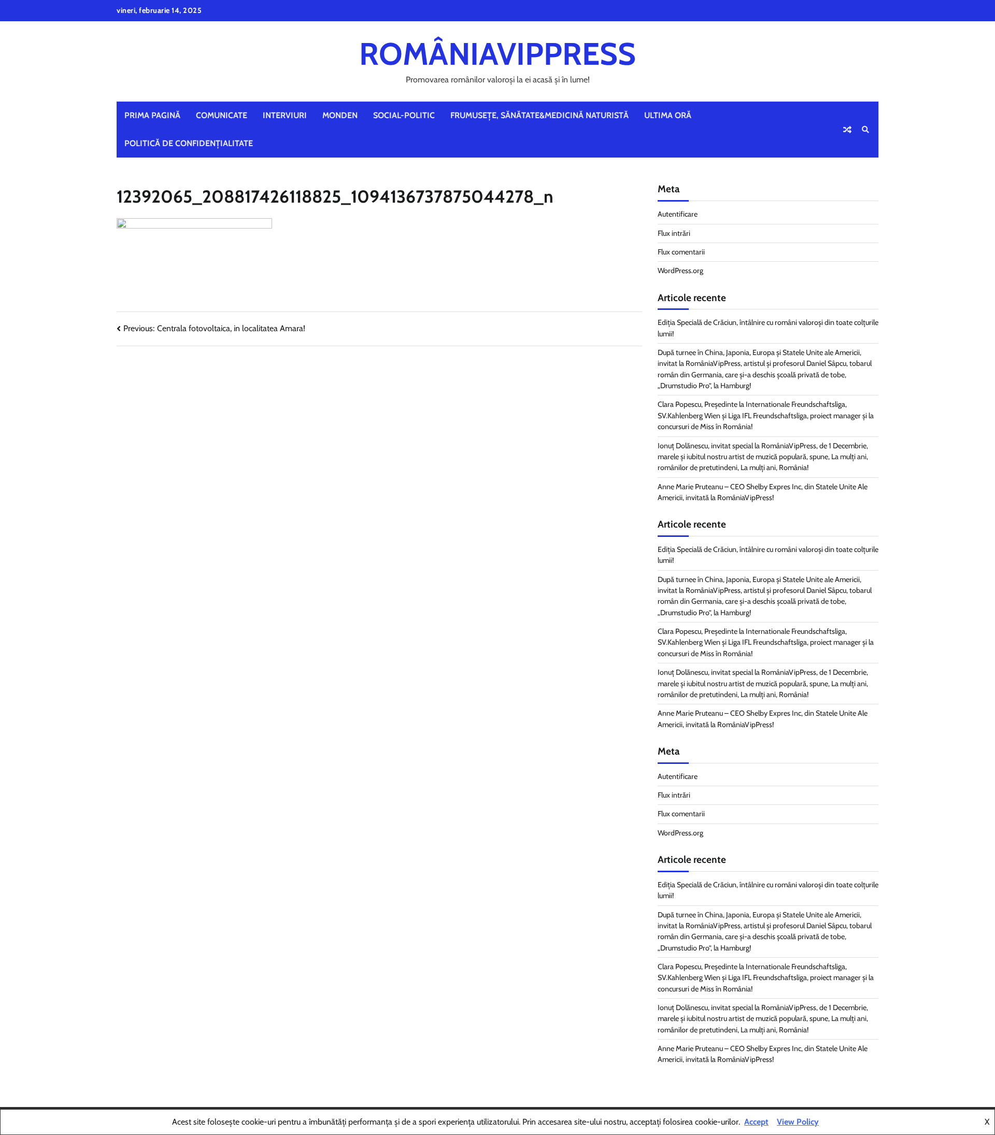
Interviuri (285, 115)
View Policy (798, 1122)
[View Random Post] (847, 129)
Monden (340, 115)
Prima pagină (152, 115)
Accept (756, 1122)
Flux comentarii (681, 252)
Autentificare (678, 214)
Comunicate (221, 115)
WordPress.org (680, 270)
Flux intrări (674, 233)
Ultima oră (667, 115)
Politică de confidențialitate (188, 143)
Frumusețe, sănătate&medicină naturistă (539, 115)
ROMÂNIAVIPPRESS (497, 54)
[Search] (865, 129)
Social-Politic (404, 115)
